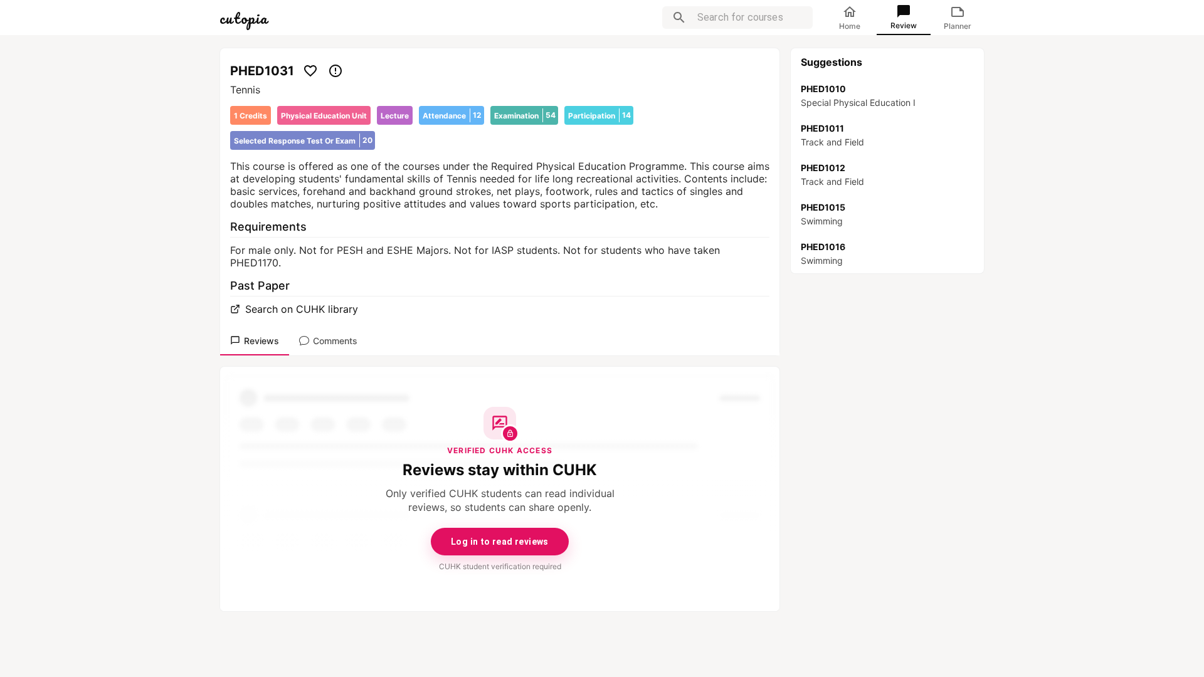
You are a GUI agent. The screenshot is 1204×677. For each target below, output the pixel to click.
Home (849, 26)
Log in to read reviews (500, 542)
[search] (679, 17)
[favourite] (310, 70)
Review (903, 25)
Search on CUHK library (301, 309)
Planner (957, 26)
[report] (335, 70)
